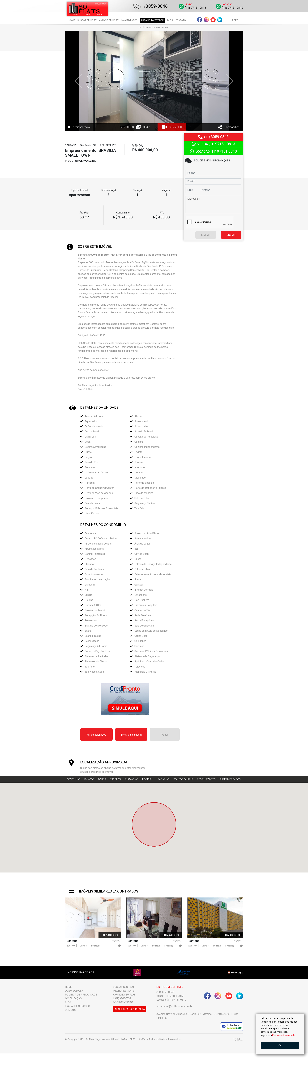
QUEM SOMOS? (74, 990)
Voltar (164, 734)
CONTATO (70, 1010)
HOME (68, 986)
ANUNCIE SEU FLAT (124, 994)
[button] (236, 20)
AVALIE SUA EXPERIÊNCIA (130, 1009)
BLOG (68, 1002)
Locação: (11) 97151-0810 (171, 999)
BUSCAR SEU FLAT (123, 986)
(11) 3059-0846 (165, 992)
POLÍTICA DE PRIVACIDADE (81, 994)
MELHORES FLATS (123, 990)
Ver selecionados (96, 734)
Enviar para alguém (131, 734)
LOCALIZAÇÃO (73, 998)
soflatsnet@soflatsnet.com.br (174, 1006)
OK (279, 1045)
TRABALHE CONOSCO (77, 1006)
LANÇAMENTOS (122, 998)
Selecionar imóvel (80, 127)
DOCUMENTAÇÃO (123, 1002)
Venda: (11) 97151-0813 (170, 995)
